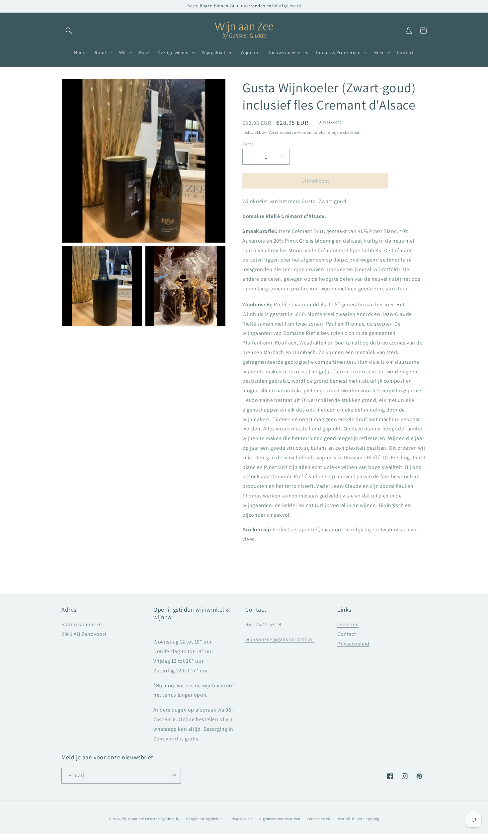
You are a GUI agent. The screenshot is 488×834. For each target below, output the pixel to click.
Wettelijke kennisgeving (358, 818)
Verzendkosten (282, 132)
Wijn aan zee (133, 818)
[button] (68, 30)
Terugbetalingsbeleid (204, 818)
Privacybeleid (353, 643)
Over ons (348, 624)
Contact (346, 634)
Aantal (248, 144)
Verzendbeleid (319, 818)
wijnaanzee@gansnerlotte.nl (279, 639)
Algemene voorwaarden (279, 818)
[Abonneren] (173, 776)
